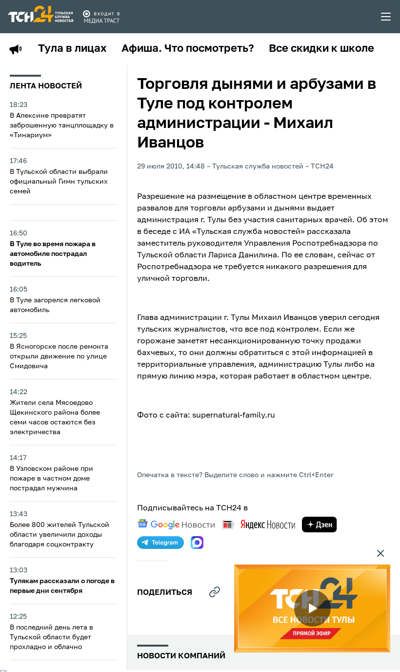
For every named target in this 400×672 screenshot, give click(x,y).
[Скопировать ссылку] (214, 592)
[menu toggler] (386, 16)
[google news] (176, 524)
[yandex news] (258, 524)
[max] (197, 542)
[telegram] (160, 542)
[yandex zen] (319, 524)
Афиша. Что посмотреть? (187, 48)
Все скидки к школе (321, 48)
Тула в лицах (72, 48)
